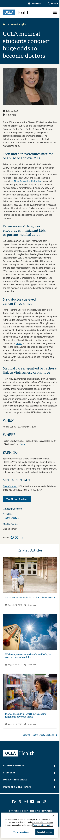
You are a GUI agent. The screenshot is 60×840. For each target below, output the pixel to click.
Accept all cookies (44, 832)
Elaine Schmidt (10, 486)
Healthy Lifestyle (11, 517)
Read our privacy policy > (43, 825)
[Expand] (55, 765)
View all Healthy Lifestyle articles (38, 734)
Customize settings (20, 832)
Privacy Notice (28, 810)
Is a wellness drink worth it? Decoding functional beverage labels (25, 715)
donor (19, 343)
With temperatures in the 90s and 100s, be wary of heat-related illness (28, 656)
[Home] (4, 24)
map (23, 444)
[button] (34, 3)
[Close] (53, 816)
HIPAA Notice (13, 810)
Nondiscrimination (44, 810)
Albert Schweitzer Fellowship (27, 181)
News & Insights (18, 24)
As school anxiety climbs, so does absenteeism (30, 597)
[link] (12, 537)
